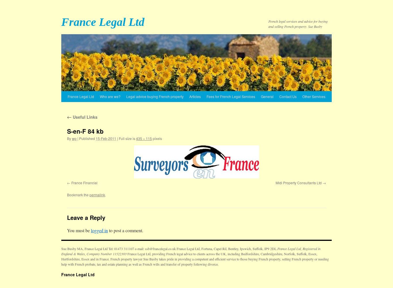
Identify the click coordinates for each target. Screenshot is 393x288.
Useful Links (82, 117)
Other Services (313, 96)
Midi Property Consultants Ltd (299, 182)
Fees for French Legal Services (231, 96)
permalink (97, 194)
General (267, 96)
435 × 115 (144, 138)
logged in (99, 230)
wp (74, 138)
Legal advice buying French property (155, 96)
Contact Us (288, 96)
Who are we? (110, 96)
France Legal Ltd (102, 22)
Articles (195, 96)
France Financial (84, 182)
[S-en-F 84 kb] (196, 161)
